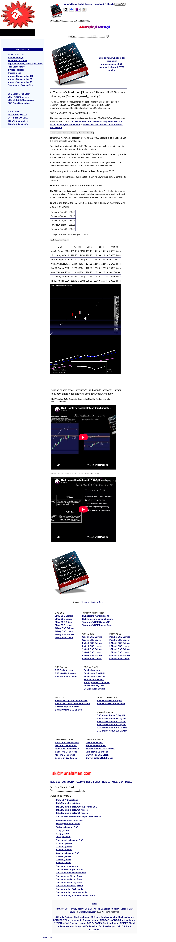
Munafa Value (56, 133)
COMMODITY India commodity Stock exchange (76, 920)
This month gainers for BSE (69, 840)
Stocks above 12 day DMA (69, 876)
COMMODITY (68, 782)
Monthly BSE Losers (119, 640)
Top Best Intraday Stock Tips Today (25, 64)
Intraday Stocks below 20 (20, 82)
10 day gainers (63, 836)
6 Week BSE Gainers (92, 655)
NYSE (89, 782)
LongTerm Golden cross (67, 749)
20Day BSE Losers (64, 637)
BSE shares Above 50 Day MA (111, 725)
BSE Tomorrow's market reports (98, 619)
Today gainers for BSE (67, 827)
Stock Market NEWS (17, 61)
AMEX (115, 782)
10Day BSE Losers (64, 631)
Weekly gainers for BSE (67, 853)
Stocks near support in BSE (69, 869)
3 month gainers (64, 846)
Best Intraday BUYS (17, 115)
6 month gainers (64, 849)
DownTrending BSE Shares (68, 710)
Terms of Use (62, 909)
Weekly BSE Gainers (92, 637)
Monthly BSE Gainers (119, 637)
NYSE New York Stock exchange (70, 923)
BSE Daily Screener (64, 670)
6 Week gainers (63, 862)
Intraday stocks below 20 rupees (72, 813)
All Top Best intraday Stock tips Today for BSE (79, 817)
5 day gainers (62, 833)
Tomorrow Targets (69, 133)
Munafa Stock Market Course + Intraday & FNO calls (89, 4)
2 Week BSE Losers (92, 646)
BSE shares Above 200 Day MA (112, 731)
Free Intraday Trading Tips (20, 85)
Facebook (94, 602)
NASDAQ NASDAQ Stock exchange (117, 920)
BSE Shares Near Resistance (111, 704)
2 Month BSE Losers (119, 646)
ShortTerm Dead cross (66, 752)
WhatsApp (85, 602)
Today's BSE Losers (18, 124)
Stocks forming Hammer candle (71, 892)
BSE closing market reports (95, 616)
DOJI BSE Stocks (94, 742)
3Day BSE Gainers (64, 616)
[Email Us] (78, 9)
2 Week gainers (63, 856)
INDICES (106, 782)
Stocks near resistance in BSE (71, 872)
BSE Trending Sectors (19, 97)
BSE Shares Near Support (109, 700)
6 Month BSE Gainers (119, 655)
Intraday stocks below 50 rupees (72, 810)
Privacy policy (76, 909)
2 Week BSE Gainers (92, 643)
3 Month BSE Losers (119, 652)
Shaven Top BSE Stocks (98, 755)
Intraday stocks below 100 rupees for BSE (76, 807)
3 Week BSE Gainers (92, 649)
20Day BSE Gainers (64, 634)
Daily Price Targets (85, 133)
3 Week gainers (63, 859)
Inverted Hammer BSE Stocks (100, 749)
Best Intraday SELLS (18, 118)
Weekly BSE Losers (92, 640)
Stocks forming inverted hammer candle (75, 895)
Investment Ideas (16, 70)
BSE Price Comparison (19, 103)
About (97, 909)
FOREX (96, 782)
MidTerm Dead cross (65, 755)
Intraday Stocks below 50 (20, 79)
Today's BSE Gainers (18, 121)
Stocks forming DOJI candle (69, 889)
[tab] (66, 9)
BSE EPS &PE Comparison (21, 100)
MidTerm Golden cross (66, 746)
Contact (89, 909)
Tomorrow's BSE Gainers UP (96, 622)
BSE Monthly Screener (66, 676)
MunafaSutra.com (87, 912)
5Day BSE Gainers (64, 622)
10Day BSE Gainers (64, 628)
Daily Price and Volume (59, 240)
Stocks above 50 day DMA (69, 882)
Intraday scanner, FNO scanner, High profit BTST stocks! (111, 67)
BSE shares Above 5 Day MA (111, 715)
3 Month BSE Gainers (119, 649)
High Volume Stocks (94, 679)
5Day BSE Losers (63, 625)
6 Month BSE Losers (119, 658)
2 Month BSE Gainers (119, 643)
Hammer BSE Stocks (96, 746)
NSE (52, 782)
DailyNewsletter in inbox (68, 803)
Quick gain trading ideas (68, 823)
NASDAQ (80, 782)
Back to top (47, 937)
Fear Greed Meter (16, 67)
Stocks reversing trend (67, 866)
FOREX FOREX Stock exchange (103, 923)
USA (121, 782)
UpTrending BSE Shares (67, 707)
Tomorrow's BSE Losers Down (97, 625)
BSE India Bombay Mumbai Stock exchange (112, 917)
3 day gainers (62, 830)
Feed (94, 904)
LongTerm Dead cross (66, 758)
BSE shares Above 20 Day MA (111, 721)
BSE (58, 782)
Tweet (101, 602)
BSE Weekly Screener (65, 673)
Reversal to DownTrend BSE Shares (72, 704)
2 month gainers (64, 843)
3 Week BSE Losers (92, 652)
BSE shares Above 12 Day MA (111, 718)
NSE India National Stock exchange (72, 917)
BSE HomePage (15, 57)
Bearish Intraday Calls (94, 689)
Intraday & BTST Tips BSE (97, 683)
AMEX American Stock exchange (98, 926)
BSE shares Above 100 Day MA (112, 728)
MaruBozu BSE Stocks (97, 752)
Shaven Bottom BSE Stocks (99, 758)
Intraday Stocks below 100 (20, 76)
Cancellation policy (110, 909)
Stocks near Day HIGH (95, 673)
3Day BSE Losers (63, 619)
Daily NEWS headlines (67, 800)
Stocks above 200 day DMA (69, 885)
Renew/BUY (119, 4)
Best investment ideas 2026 (69, 820)
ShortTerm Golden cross (67, 742)
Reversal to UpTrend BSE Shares (71, 700)
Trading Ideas (14, 73)
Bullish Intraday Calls (94, 686)
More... (128, 782)
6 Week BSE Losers (92, 658)
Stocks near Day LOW (94, 676)
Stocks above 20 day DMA (69, 879)
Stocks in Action (92, 670)
